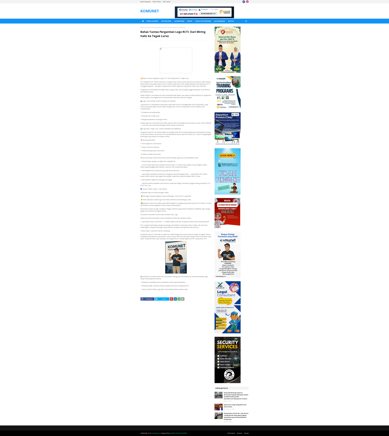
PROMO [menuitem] (189, 21)
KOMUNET (149, 11)
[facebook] (244, 1)
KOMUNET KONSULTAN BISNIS (178, 433)
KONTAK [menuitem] (231, 21)
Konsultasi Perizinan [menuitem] (203, 21)
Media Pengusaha (145, 2)
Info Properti (166, 2)
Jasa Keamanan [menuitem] (219, 21)
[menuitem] (142, 21)
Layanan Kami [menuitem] (179, 21)
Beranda (142, 27)
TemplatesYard (155, 433)
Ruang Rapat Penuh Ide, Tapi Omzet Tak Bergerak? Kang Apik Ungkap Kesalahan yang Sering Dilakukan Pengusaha (236, 416)
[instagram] (247, 1)
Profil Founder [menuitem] (152, 21)
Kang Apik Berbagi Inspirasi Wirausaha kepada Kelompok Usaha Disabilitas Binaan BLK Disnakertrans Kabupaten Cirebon (236, 396)
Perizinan (239, 433)
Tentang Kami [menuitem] (166, 21)
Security (246, 433)
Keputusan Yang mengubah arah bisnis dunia (235, 406)
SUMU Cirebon (157, 2)
